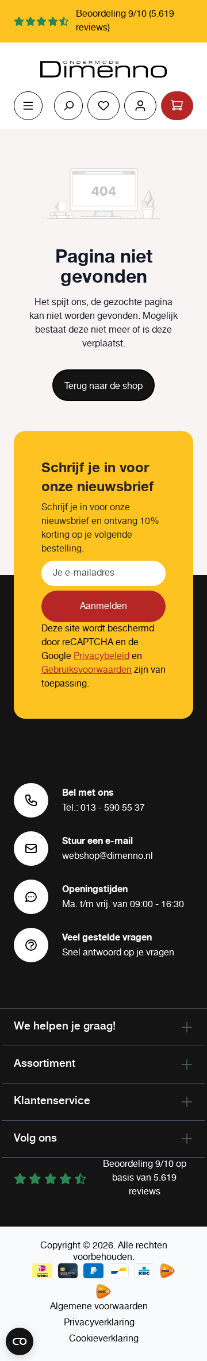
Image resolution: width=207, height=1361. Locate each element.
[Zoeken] (68, 105)
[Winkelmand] (177, 105)
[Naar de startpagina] (103, 69)
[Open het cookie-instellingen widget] (19, 1341)
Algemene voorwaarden (99, 1307)
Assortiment (44, 1062)
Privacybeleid (101, 656)
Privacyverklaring (99, 1323)
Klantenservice (52, 1100)
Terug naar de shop (103, 386)
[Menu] (28, 105)
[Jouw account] (140, 105)
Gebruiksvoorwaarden (86, 670)
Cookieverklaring (104, 1339)
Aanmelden (103, 606)
